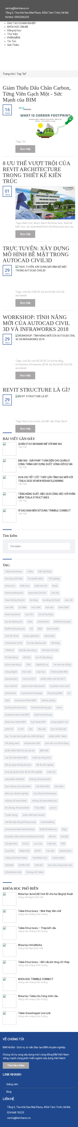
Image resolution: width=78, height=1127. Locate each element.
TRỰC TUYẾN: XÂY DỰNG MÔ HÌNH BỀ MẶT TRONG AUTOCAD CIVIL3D (36, 254)
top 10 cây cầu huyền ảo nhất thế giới (24, 736)
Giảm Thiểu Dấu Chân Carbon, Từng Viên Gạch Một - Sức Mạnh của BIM (37, 94)
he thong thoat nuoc (15, 707)
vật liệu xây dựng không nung (20, 822)
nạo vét (69, 600)
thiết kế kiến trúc (48, 829)
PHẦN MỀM (13, 37)
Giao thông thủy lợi (15, 600)
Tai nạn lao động (62, 664)
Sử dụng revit (12, 743)
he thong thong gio (41, 707)
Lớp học (40, 671)
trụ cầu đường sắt (36, 643)
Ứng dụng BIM (54, 693)
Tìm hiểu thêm (15, 1065)
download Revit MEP (25, 700)
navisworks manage (31, 693)
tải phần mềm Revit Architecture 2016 (24, 836)
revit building (47, 822)
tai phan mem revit (59, 686)
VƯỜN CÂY (24, 865)
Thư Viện (12, 34)
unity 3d (51, 772)
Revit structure (31, 421)
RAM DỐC (24, 850)
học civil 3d (11, 686)
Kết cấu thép (52, 421)
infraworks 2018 (38, 364)
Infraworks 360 (32, 743)
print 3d (9, 729)
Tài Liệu (50, 850)
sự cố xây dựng (44, 657)
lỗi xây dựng (11, 657)
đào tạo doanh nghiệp (16, 793)
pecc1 (53, 807)
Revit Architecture (51, 223)
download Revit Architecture (47, 226)
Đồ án (25, 843)
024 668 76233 (15, 1112)
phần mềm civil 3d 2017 (53, 678)
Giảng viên (12, 1084)
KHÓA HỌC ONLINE (17, 26)
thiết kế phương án (15, 628)
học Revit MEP (38, 722)
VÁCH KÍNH (58, 858)
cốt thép (55, 643)
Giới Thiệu (13, 44)
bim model (52, 628)
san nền (9, 607)
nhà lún (26, 657)
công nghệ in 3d (59, 722)
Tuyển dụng (11, 815)
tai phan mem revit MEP (17, 714)
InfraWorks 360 (13, 872)
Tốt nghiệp (54, 578)
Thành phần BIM (58, 671)
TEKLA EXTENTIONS (16, 858)
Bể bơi (52, 836)
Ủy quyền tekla (35, 578)
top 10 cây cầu (58, 729)
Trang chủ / (9, 73)
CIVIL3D (35, 291)
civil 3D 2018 (38, 360)
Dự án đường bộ (13, 621)
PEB (63, 843)
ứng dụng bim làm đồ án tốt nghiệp (23, 772)
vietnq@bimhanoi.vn (19, 1117)
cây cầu (42, 729)
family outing (48, 700)
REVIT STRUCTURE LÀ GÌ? (36, 390)
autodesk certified (14, 779)
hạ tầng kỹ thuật (51, 600)
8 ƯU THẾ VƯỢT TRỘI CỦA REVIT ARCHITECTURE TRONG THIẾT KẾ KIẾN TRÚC (36, 172)
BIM (40, 628)
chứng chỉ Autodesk (39, 779)
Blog (8, 1091)
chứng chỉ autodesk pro (44, 800)
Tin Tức (11, 41)
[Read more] (45, 121)
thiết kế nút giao (62, 621)
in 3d (20, 729)
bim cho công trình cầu (60, 865)
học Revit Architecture (45, 793)
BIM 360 (44, 750)
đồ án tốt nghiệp (45, 764)
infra (30, 621)
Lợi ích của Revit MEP (16, 757)
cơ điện (22, 607)
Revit (37, 223)
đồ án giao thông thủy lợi (18, 764)
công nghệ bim (31, 636)
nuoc (59, 707)
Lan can (38, 843)
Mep (64, 829)
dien (7, 700)
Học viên (26, 671)
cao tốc (29, 614)
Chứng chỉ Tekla (34, 872)
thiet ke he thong (43, 714)
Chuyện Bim (11, 843)
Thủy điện (39, 807)
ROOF (38, 850)
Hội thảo (59, 786)
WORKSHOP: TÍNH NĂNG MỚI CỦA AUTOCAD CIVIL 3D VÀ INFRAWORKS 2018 (36, 323)
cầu (30, 729)
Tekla (30, 571)
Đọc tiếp (25, 149)
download (10, 693)
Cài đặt (64, 836)
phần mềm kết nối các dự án (20, 750)
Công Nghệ (11, 671)
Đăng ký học (14, 30)
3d (23, 141)
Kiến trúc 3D (41, 585)
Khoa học (10, 585)
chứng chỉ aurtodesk (16, 800)
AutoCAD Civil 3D (54, 291)
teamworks (65, 850)
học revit (36, 607)
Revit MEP (64, 607)
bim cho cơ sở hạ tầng (57, 743)
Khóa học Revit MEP (15, 722)
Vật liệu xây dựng (28, 650)
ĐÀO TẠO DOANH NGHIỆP (21, 23)
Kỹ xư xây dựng (13, 664)
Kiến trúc (27, 223)
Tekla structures (13, 571)
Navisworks (11, 678)
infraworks (21, 364)
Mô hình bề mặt (50, 650)
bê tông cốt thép (13, 578)
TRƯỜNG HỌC (39, 858)
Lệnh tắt (51, 843)
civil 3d (26, 291)
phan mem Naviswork (33, 686)
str (68, 693)
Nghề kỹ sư (42, 664)
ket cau (69, 226)
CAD (28, 664)
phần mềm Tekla (57, 736)
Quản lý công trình (41, 757)
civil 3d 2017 (29, 678)
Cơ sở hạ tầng (55, 360)
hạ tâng (34, 600)
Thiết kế (9, 650)
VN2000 (9, 865)
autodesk (20, 295)
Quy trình (9, 850)
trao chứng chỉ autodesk (18, 786)
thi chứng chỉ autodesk (17, 807)
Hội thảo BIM (42, 786)
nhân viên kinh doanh (34, 815)
